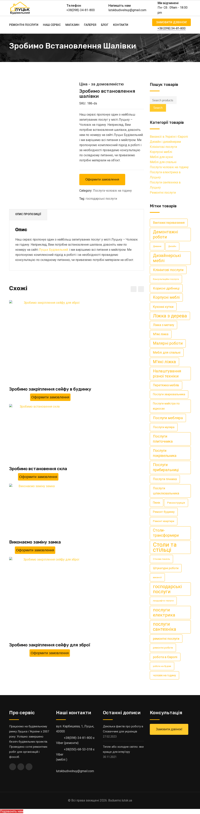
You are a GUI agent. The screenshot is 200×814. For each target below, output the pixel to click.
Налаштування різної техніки (167, 373)
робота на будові (162, 666)
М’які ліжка (164, 361)
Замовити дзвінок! (171, 22)
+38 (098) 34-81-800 (171, 28)
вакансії (157, 577)
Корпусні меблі (161, 152)
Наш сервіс (52, 25)
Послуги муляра (163, 427)
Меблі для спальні (163, 162)
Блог (104, 25)
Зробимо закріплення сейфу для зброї (49, 645)
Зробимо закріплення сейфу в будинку (50, 389)
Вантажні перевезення (169, 223)
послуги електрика (164, 612)
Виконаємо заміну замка (35, 542)
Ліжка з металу (163, 325)
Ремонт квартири (163, 521)
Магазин (72, 25)
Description (28, 214)
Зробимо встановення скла (38, 468)
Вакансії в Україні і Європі (169, 136)
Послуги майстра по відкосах (166, 406)
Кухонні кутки (163, 307)
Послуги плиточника (163, 439)
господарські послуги (101, 198)
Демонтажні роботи (165, 234)
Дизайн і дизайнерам (165, 142)
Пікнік (156, 502)
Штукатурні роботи (166, 568)
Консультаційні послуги (166, 279)
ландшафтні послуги (163, 600)
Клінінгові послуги (163, 147)
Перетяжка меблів (166, 385)
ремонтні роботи (163, 647)
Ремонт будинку (164, 512)
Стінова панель (161, 559)
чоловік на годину (164, 675)
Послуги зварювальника (169, 394)
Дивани (157, 246)
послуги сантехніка (164, 627)
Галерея (90, 25)
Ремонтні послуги (23, 25)
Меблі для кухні (161, 157)
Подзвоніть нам (11, 811)
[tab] (28, 214)
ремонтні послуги (166, 639)
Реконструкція (176, 502)
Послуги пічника (165, 479)
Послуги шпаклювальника (166, 490)
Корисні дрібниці (166, 288)
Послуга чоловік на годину (112, 190)
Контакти (120, 25)
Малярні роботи (168, 343)
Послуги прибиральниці (166, 467)
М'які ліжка (160, 334)
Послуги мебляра (168, 418)
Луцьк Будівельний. (54, 250)
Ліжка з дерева (170, 316)
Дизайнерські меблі (167, 258)
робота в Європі (165, 657)
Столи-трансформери (166, 533)
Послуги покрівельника (164, 453)
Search (157, 107)
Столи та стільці (165, 547)
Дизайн (172, 246)
